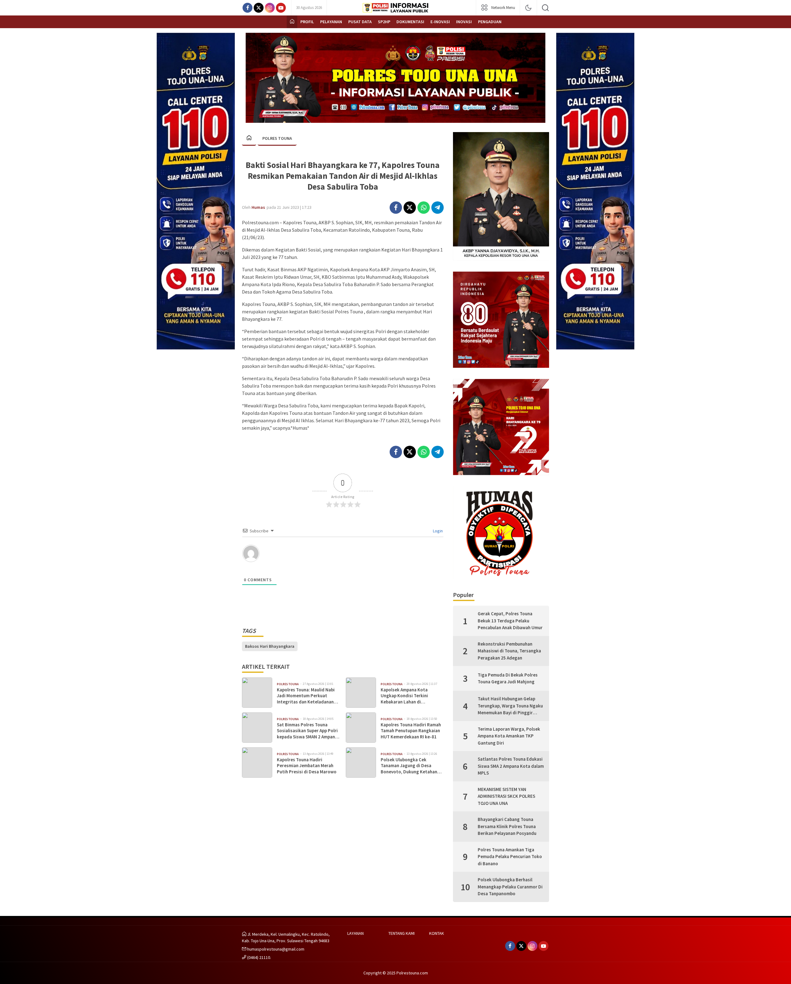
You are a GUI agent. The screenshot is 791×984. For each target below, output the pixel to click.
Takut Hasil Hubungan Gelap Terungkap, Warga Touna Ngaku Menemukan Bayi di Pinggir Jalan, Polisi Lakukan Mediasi (510, 706)
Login (437, 531)
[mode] (528, 7)
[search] (545, 7)
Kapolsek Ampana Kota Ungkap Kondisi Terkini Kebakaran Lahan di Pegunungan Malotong (404, 696)
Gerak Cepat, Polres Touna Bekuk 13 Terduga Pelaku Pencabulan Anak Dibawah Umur (510, 620)
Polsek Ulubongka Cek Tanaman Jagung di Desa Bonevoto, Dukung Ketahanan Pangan (411, 766)
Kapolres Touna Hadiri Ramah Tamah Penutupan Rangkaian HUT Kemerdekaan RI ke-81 (411, 731)
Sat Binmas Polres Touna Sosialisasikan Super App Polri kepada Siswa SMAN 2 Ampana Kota (307, 731)
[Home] (292, 21)
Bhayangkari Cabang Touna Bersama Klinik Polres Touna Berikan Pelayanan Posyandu (507, 826)
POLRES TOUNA (277, 138)
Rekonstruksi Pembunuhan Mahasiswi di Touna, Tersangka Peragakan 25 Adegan (509, 651)
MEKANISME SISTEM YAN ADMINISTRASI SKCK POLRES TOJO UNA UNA (506, 796)
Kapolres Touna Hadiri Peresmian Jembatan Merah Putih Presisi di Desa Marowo (306, 766)
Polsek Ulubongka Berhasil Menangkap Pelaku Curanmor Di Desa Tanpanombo (510, 886)
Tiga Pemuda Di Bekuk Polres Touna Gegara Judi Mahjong (508, 678)
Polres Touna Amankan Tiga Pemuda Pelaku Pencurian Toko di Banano (510, 856)
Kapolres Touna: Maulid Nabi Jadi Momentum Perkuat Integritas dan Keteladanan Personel (306, 696)
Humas (258, 207)
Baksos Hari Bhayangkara (269, 646)
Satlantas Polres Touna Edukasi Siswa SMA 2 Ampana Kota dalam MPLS (511, 766)
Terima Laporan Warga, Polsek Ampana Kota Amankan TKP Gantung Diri (509, 736)
